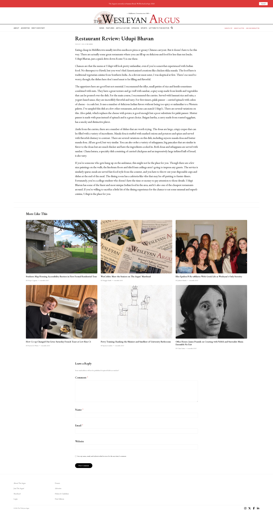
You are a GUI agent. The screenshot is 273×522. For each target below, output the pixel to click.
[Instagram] (245, 508)
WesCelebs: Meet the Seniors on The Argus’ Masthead (126, 276)
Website (79, 441)
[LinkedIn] (258, 508)
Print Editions (59, 499)
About (16, 28)
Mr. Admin (90, 44)
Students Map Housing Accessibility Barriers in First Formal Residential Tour (61, 276)
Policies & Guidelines (62, 494)
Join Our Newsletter (252, 28)
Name (79, 409)
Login (15, 499)
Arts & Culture (123, 28)
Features (110, 28)
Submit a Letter (239, 28)
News (101, 28)
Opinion (135, 28)
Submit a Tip (228, 28)
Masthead (17, 494)
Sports (144, 28)
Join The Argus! (19, 488)
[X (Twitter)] (249, 508)
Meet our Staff (38, 28)
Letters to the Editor (159, 28)
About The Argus (20, 483)
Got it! (263, 4)
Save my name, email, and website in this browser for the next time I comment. (101, 456)
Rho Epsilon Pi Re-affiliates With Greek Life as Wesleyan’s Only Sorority (209, 276)
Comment (81, 377)
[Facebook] (254, 508)
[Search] (172, 28)
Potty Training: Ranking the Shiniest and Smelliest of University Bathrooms (136, 341)
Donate (57, 483)
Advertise (25, 28)
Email (79, 425)
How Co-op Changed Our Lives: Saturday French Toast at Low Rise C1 (58, 341)
